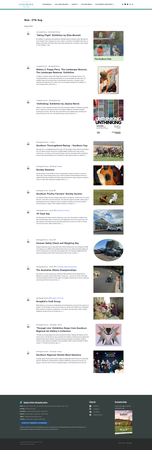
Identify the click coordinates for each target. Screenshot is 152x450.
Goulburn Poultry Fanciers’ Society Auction (59, 193)
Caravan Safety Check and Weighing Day (57, 243)
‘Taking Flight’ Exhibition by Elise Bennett (58, 35)
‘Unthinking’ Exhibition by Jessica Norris (57, 103)
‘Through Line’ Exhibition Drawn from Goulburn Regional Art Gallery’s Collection (61, 329)
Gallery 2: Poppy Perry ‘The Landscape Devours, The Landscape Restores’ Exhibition (61, 71)
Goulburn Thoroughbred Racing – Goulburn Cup (62, 145)
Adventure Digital (30, 444)
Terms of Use (121, 443)
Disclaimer (129, 443)
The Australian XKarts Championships (56, 269)
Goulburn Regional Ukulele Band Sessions (58, 354)
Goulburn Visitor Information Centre (35, 402)
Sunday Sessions (45, 169)
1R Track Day (43, 213)
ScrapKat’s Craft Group (48, 301)
